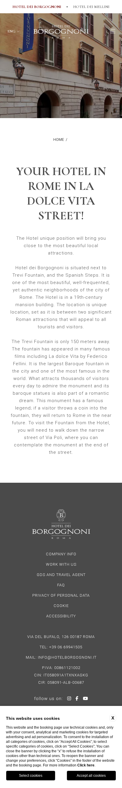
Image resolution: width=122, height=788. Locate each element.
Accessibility (61, 616)
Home (58, 139)
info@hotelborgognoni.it (67, 657)
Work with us (61, 564)
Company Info (61, 554)
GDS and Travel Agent (61, 574)
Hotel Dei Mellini (91, 6)
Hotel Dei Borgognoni (36, 6)
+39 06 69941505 (65, 647)
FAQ (61, 585)
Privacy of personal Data (61, 595)
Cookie (61, 605)
